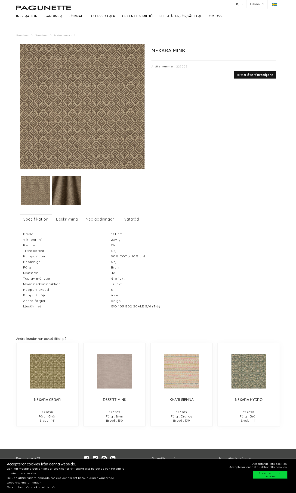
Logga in (257, 4)
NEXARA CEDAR (47, 399)
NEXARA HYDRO (248, 399)
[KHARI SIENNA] (181, 371)
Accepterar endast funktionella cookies (258, 466)
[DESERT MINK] (114, 371)
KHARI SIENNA (182, 399)
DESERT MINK (114, 399)
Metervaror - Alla (67, 35)
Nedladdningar (100, 219)
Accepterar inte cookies (269, 463)
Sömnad (76, 16)
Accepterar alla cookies (270, 474)
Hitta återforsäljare (235, 458)
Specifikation (35, 219)
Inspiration (27, 16)
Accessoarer (102, 16)
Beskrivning (67, 219)
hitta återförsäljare (181, 16)
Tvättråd (130, 219)
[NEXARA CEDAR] (47, 371)
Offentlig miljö (137, 16)
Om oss (215, 16)
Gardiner (53, 16)
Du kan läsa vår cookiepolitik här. (31, 487)
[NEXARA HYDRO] (248, 371)
